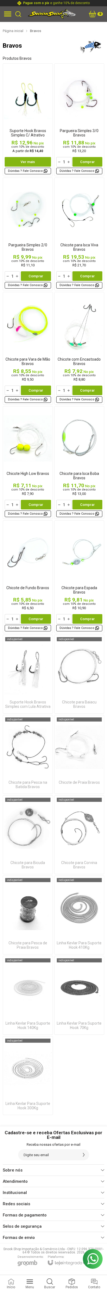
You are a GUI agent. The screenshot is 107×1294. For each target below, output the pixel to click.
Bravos (35, 31)
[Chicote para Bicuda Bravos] (28, 835)
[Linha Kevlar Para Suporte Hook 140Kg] (28, 995)
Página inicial (13, 31)
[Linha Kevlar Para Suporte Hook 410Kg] (79, 915)
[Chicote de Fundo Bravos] (28, 577)
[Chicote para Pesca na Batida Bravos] (28, 754)
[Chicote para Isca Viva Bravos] (79, 234)
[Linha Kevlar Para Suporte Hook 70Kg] (79, 995)
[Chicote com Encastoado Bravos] (79, 348)
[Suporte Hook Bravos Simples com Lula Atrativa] (28, 674)
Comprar (87, 162)
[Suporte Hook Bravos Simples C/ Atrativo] (28, 120)
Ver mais (28, 162)
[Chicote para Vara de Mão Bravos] (28, 348)
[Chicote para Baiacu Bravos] (79, 674)
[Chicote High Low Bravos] (28, 462)
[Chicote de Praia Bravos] (79, 754)
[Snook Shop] (52, 13)
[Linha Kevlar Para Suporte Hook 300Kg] (28, 1075)
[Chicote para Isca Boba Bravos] (79, 462)
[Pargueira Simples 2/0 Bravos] (28, 234)
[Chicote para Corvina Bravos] (79, 835)
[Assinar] (83, 1154)
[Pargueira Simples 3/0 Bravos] (79, 120)
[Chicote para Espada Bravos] (79, 577)
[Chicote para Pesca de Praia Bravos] (28, 915)
